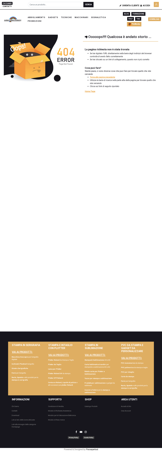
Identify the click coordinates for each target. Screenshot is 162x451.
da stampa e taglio (134, 367)
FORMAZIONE (138, 14)
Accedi (146, 5)
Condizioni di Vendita (56, 406)
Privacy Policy (73, 437)
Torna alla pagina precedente (102, 77)
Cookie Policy (88, 437)
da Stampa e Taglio (61, 360)
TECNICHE (66, 17)
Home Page (90, 91)
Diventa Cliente (130, 5)
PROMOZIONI (35, 21)
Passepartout (92, 449)
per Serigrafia (19, 373)
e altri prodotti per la (25, 378)
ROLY (130, 19)
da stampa (59, 373)
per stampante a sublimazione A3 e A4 (97, 365)
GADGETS (53, 17)
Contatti (14, 411)
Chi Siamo (15, 406)
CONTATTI (7, 6)
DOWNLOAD (154, 19)
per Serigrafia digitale (25, 358)
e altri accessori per (62, 384)
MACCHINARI (81, 17)
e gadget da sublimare (100, 384)
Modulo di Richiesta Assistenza (59, 411)
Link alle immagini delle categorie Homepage (24, 425)
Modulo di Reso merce (56, 420)
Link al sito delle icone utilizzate (23, 420)
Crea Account (126, 411)
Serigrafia (23, 364)
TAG (138, 19)
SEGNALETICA (98, 17)
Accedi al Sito (126, 406)
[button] (88, 4)
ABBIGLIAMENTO (36, 17)
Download (15, 415)
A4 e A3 (97, 360)
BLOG (126, 14)
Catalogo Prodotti (91, 406)
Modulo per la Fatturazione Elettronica (62, 415)
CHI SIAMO (7, 3)
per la (97, 391)
